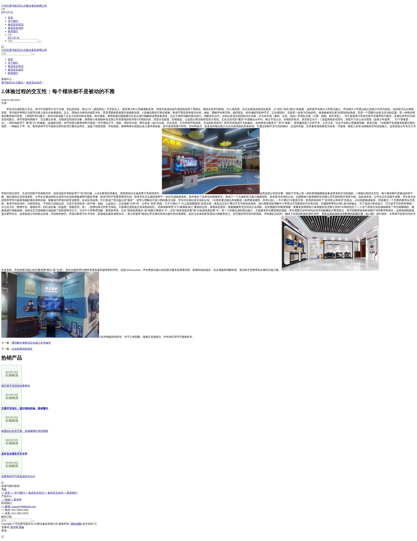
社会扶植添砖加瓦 (22, 348)
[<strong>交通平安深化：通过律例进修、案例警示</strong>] (11, 405)
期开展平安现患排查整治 (15, 385)
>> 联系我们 (70, 492)
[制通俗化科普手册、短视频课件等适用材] (11, 428)
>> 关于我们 (18, 492)
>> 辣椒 (5, 499)
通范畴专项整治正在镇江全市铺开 (31, 342)
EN (3, 12)
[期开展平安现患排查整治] (11, 382)
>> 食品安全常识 (34, 492)
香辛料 (14, 527)
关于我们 (13, 21)
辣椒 (21, 527)
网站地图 (76, 523)
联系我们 (13, 31)
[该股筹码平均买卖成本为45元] (11, 473)
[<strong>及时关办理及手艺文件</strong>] (11, 450)
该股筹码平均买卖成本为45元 (18, 476)
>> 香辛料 (16, 499)
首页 (10, 17)
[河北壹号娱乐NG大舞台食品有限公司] (24, 5)
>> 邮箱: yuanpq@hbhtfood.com (18, 506)
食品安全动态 (15, 28)
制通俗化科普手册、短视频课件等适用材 (24, 431)
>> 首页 (5, 492)
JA (11, 12)
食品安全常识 (15, 24)
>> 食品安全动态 (53, 492)
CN (7, 12)
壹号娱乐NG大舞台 (12, 82)
